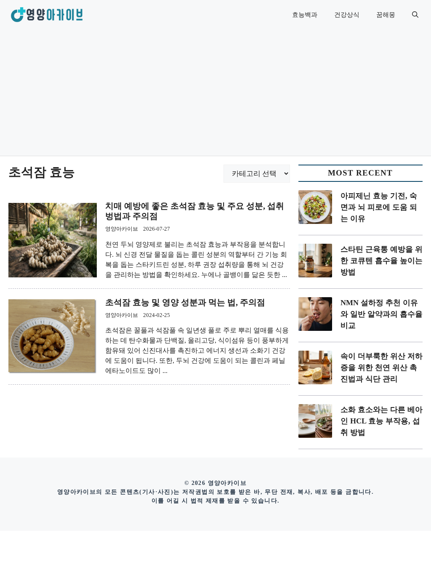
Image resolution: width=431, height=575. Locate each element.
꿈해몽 (385, 14)
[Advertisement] (215, 93)
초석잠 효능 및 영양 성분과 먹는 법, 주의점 (185, 302)
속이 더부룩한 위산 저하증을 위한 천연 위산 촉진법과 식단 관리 (382, 367)
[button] (415, 14)
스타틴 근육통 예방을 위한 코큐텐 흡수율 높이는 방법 (382, 260)
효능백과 (304, 14)
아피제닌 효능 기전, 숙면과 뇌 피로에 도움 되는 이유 (379, 207)
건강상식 (346, 14)
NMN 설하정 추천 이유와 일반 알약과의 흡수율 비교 (382, 314)
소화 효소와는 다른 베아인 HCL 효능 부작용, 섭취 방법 (382, 421)
